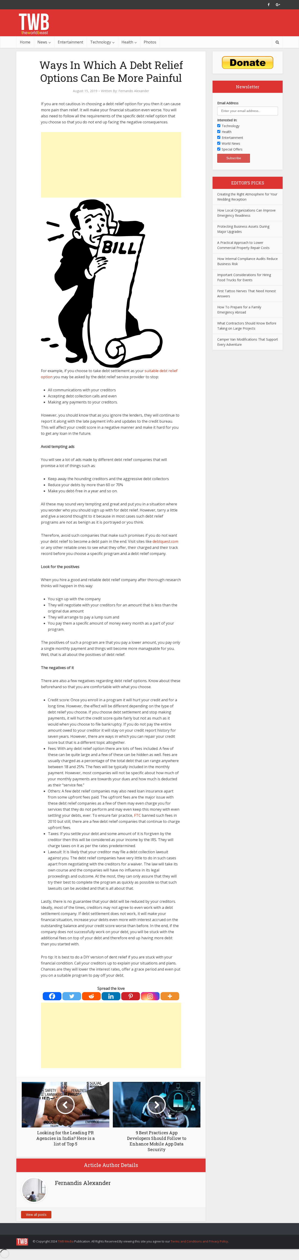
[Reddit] (91, 996)
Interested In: (227, 120)
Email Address (227, 103)
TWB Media (66, 1241)
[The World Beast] (33, 24)
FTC (137, 815)
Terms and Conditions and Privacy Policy (199, 1241)
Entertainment (70, 42)
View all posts (36, 1214)
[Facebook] (52, 996)
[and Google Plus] (278, 4)
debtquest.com (165, 541)
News (42, 42)
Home (25, 42)
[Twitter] (71, 996)
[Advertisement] (111, 165)
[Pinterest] (130, 996)
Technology (100, 42)
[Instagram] (150, 996)
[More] (169, 996)
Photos (150, 42)
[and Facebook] (268, 4)
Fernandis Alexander (133, 91)
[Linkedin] (111, 996)
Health (127, 42)
